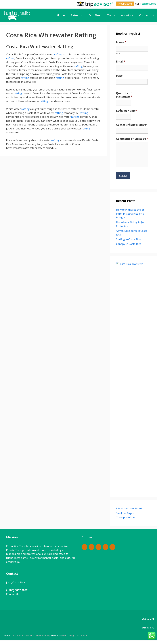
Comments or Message (132, 138)
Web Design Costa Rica (74, 635)
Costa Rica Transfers (23, 635)
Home (61, 15)
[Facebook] (84, 547)
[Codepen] (91, 547)
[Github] (98, 547)
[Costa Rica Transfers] (18, 15)
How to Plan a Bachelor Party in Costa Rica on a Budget (130, 213)
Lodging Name (127, 110)
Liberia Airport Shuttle (129, 508)
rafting (58, 54)
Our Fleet (95, 15)
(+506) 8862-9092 (147, 3)
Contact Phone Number (131, 124)
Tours (111, 15)
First (118, 53)
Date (119, 75)
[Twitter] (112, 547)
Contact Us (146, 15)
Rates (74, 15)
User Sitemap (43, 635)
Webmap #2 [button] (148, 627)
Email (120, 61)
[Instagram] (105, 547)
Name (121, 42)
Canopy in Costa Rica (128, 244)
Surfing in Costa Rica (128, 239)
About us (127, 15)
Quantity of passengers (124, 95)
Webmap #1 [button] (148, 619)
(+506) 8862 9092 (17, 590)
